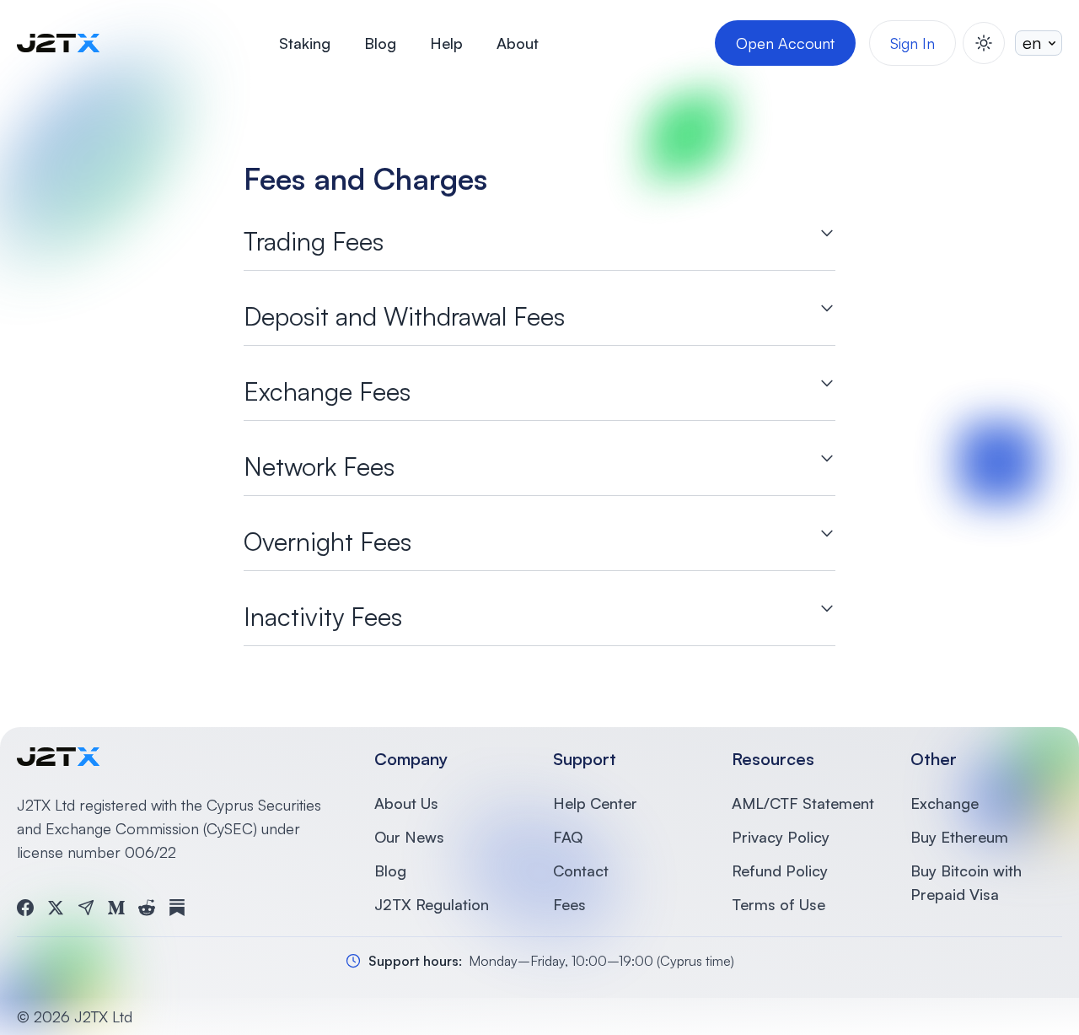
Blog (380, 43)
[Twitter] (55, 907)
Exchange (944, 803)
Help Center (595, 803)
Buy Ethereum (959, 836)
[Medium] (116, 907)
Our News (409, 836)
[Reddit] (146, 907)
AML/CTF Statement (803, 803)
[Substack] (177, 907)
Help (446, 43)
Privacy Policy (780, 836)
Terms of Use (778, 904)
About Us (406, 803)
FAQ (567, 836)
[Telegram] (86, 907)
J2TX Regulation (431, 904)
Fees (569, 904)
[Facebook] (25, 907)
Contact (581, 870)
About (518, 43)
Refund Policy (780, 870)
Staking (304, 43)
